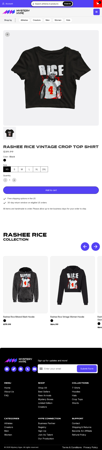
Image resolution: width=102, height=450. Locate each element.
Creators (37, 20)
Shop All (42, 387)
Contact (76, 423)
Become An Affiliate (82, 431)
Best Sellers (44, 391)
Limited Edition (45, 403)
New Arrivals (44, 395)
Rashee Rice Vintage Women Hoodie (67, 316)
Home (7, 387)
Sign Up (42, 431)
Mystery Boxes (45, 399)
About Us (9, 391)
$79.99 (7, 324)
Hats (74, 395)
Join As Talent (45, 434)
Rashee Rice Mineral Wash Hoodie (19, 316)
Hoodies (76, 391)
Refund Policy (79, 434)
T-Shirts (76, 387)
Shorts (75, 403)
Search (67, 4)
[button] (96, 12)
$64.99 (54, 324)
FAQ (6, 395)
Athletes (24, 20)
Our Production (46, 438)
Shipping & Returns (81, 427)
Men (48, 20)
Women (58, 20)
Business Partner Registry (46, 425)
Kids (68, 20)
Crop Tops (77, 399)
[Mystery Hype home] (18, 360)
